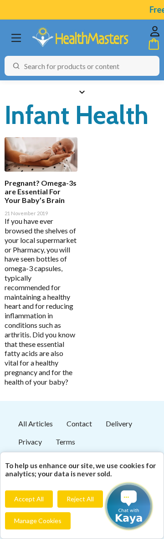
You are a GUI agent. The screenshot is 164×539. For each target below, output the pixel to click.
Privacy (30, 441)
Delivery (119, 423)
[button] (128, 506)
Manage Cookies (38, 520)
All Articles (35, 423)
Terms (65, 441)
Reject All (80, 499)
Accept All (29, 499)
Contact (79, 423)
